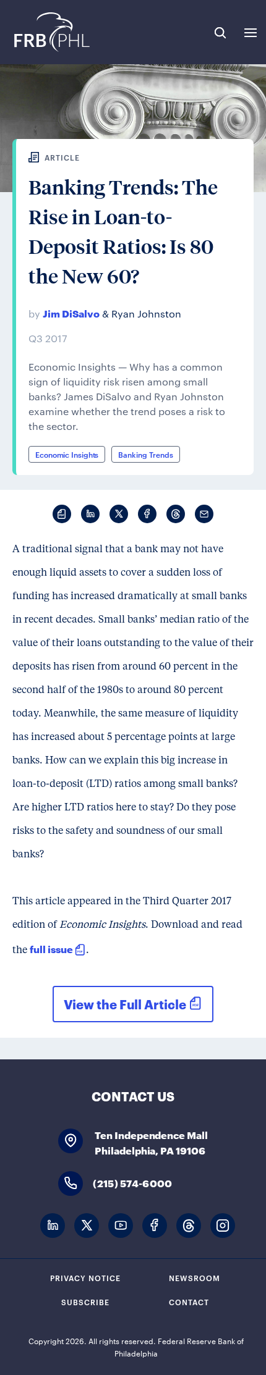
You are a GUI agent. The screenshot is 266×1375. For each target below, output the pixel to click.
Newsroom (194, 1277)
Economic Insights (66, 454)
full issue (51, 948)
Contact (189, 1301)
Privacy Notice (85, 1277)
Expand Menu (250, 33)
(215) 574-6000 (132, 1182)
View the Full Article (125, 1003)
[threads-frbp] (188, 1225)
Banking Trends (145, 454)
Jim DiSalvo (71, 313)
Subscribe (85, 1301)
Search (220, 33)
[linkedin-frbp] (52, 1225)
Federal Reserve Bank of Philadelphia (51, 32)
